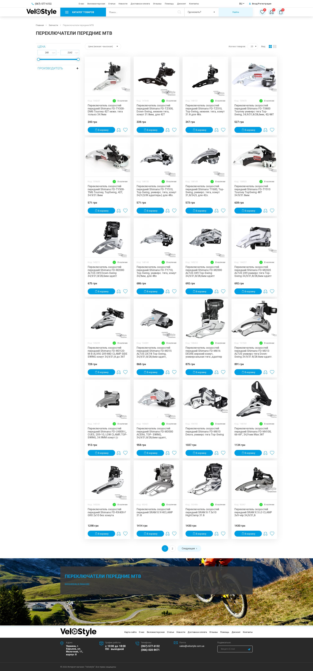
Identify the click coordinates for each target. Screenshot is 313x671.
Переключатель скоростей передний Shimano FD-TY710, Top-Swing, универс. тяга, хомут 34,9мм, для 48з (156, 271)
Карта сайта (130, 632)
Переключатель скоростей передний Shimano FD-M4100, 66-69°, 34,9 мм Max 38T (252, 431)
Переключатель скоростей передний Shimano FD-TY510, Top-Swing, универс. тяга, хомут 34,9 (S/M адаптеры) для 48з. (156, 191)
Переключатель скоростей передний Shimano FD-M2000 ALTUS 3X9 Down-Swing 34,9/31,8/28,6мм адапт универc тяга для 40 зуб (106, 271)
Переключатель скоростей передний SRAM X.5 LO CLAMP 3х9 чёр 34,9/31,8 (253, 512)
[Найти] (179, 12)
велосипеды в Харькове (77, 584)
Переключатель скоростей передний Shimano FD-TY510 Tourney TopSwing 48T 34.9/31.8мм (252, 191)
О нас (81, 3)
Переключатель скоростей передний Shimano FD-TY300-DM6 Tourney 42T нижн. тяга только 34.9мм (106, 110)
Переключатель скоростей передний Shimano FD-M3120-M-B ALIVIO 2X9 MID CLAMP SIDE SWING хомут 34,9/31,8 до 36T (107, 352)
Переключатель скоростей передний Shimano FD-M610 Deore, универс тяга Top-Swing (205, 431)
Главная (40, 25)
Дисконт (181, 3)
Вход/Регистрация (261, 4)
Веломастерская (96, 3)
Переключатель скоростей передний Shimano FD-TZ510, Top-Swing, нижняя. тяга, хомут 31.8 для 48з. (205, 110)
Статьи (111, 3)
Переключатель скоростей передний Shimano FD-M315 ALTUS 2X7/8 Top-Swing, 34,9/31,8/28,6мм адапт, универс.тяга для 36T (154, 352)
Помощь (169, 3)
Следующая (188, 548)
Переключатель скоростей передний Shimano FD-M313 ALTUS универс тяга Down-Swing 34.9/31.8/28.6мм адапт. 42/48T (253, 352)
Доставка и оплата (140, 3)
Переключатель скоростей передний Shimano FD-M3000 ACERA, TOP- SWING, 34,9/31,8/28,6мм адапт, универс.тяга (155, 433)
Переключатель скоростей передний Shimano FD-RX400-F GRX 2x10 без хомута (107, 512)
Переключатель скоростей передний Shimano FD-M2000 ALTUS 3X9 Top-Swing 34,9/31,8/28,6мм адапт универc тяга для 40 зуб (204, 271)
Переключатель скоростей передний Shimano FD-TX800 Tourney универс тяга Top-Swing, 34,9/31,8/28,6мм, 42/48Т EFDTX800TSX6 (254, 110)
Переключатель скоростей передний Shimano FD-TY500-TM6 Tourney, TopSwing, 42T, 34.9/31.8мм (106, 191)
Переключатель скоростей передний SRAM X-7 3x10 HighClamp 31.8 (202, 512)
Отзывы (157, 3)
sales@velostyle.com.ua (191, 646)
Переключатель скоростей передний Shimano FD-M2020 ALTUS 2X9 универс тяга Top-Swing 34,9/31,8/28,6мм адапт (253, 271)
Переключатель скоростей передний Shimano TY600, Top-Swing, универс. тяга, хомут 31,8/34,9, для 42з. (205, 191)
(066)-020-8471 (150, 649)
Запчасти (53, 25)
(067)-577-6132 (150, 646)
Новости (123, 3)
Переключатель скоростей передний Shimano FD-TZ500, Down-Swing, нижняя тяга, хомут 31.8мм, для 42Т (155, 110)
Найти (235, 12)
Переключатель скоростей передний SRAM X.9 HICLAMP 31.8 (155, 512)
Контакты (194, 3)
